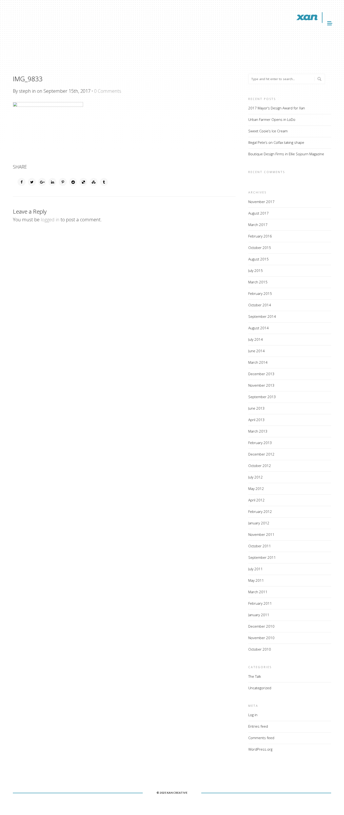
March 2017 (257, 224)
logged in (50, 219)
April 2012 (256, 500)
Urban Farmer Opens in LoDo (271, 119)
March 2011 (257, 591)
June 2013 (256, 408)
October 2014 (259, 305)
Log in (252, 714)
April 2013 (256, 419)
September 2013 (262, 396)
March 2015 (257, 282)
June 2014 (256, 350)
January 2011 (258, 614)
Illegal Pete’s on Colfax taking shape (276, 142)
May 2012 (256, 488)
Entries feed (258, 726)
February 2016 (260, 236)
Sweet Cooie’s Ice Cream (268, 131)
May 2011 (256, 580)
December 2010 (261, 626)
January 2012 (258, 523)
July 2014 (255, 339)
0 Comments (107, 91)
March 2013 (257, 431)
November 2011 (261, 534)
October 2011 (259, 546)
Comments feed (261, 737)
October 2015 (259, 247)
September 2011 (262, 557)
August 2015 (258, 259)
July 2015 (255, 270)
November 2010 (261, 637)
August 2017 (258, 213)
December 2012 (261, 454)
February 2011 (260, 603)
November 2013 (261, 385)
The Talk (254, 676)
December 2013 (261, 373)
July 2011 (255, 569)
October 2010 (259, 649)
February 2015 (260, 293)
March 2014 (257, 362)
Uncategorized (259, 687)
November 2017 (261, 201)
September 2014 (262, 316)
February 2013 (260, 442)
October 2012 (259, 465)
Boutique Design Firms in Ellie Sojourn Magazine (286, 154)
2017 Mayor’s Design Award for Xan (276, 108)
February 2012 (260, 511)
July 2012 (255, 477)
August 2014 (258, 328)
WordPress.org (260, 749)
